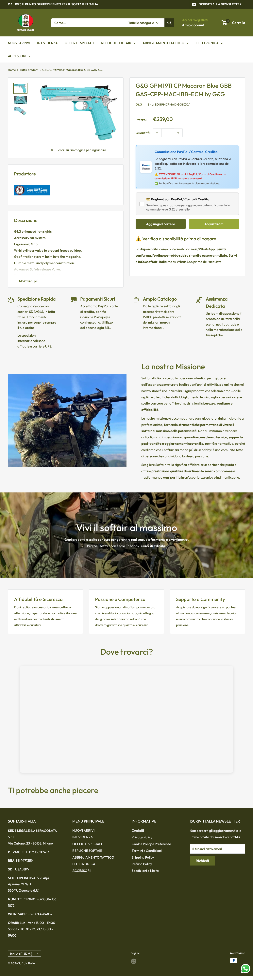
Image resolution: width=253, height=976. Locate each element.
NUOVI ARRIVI (19, 43)
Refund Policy (142, 864)
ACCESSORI (17, 56)
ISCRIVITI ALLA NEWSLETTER (220, 4)
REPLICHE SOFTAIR (116, 43)
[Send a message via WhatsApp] (245, 968)
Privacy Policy (142, 837)
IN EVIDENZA (47, 43)
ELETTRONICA (207, 43)
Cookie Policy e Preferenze (151, 844)
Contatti (138, 830)
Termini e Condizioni (147, 850)
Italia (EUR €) (21, 953)
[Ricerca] (169, 22)
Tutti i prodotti (29, 70)
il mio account (193, 25)
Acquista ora (214, 224)
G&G (139, 104)
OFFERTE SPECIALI (79, 43)
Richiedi (202, 860)
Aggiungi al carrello (160, 224)
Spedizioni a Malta (145, 870)
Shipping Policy (143, 857)
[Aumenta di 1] (178, 133)
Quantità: (143, 132)
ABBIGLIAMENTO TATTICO (163, 43)
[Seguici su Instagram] (133, 961)
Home (12, 70)
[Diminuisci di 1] (157, 133)
